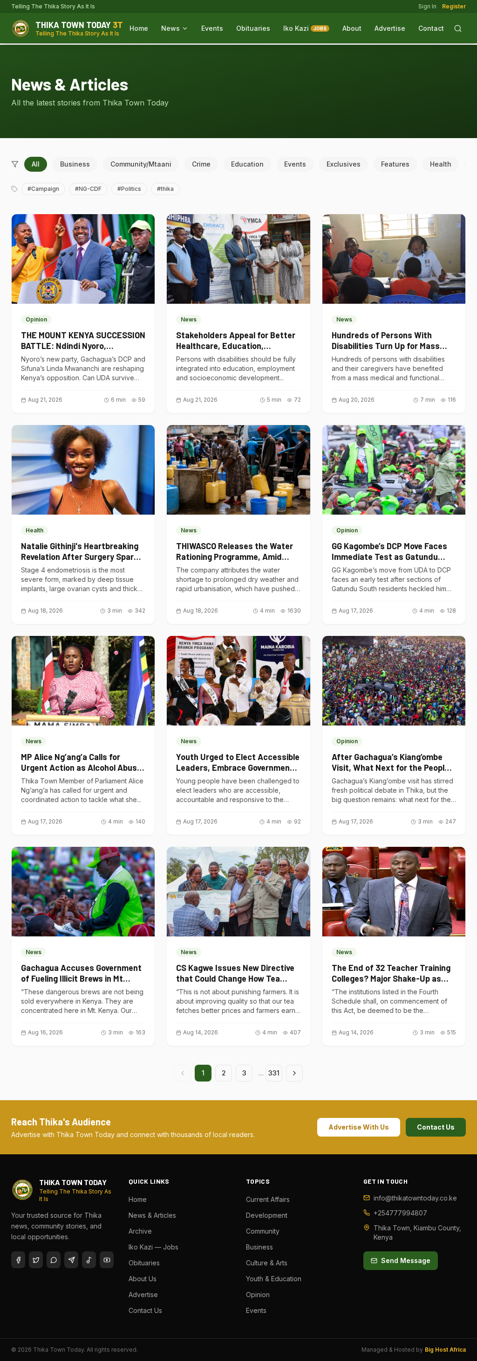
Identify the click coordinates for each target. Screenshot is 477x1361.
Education (247, 164)
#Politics (129, 188)
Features (395, 164)
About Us (143, 1279)
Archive (140, 1231)
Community (262, 1231)
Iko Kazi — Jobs (153, 1247)
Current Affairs (268, 1199)
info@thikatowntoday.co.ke (415, 1198)
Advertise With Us (358, 1127)
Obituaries (253, 28)
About (351, 28)
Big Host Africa (445, 1349)
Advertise (390, 28)
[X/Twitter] (36, 1259)
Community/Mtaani (140, 164)
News (170, 28)
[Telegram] (71, 1259)
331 (273, 1073)
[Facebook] (18, 1259)
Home (138, 28)
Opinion (258, 1294)
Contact (431, 28)
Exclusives (344, 164)
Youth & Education (273, 1279)
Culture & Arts (266, 1263)
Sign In (427, 6)
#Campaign (43, 188)
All (36, 164)
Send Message (405, 1260)
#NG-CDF (88, 188)
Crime (201, 164)
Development (266, 1215)
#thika (165, 188)
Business (75, 164)
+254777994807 (400, 1213)
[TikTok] (89, 1259)
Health (440, 164)
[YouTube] (107, 1259)
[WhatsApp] (54, 1259)
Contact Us (436, 1127)
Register (454, 6)
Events (212, 28)
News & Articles (152, 1215)
